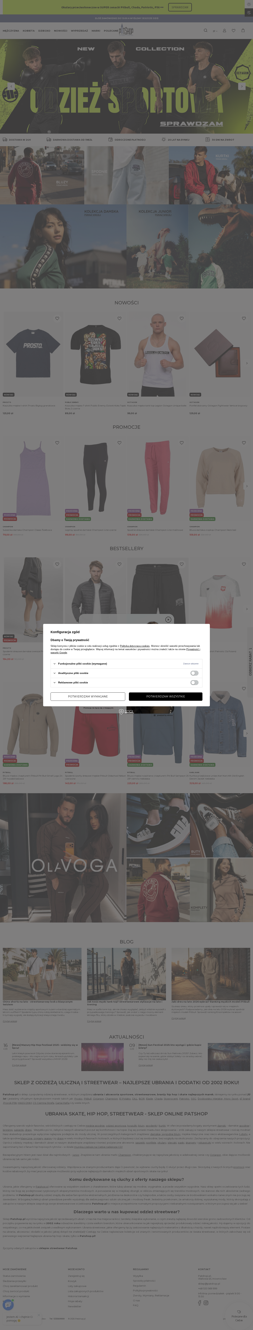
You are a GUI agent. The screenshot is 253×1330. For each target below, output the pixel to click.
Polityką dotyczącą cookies (135, 645)
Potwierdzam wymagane (88, 696)
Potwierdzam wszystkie (165, 696)
